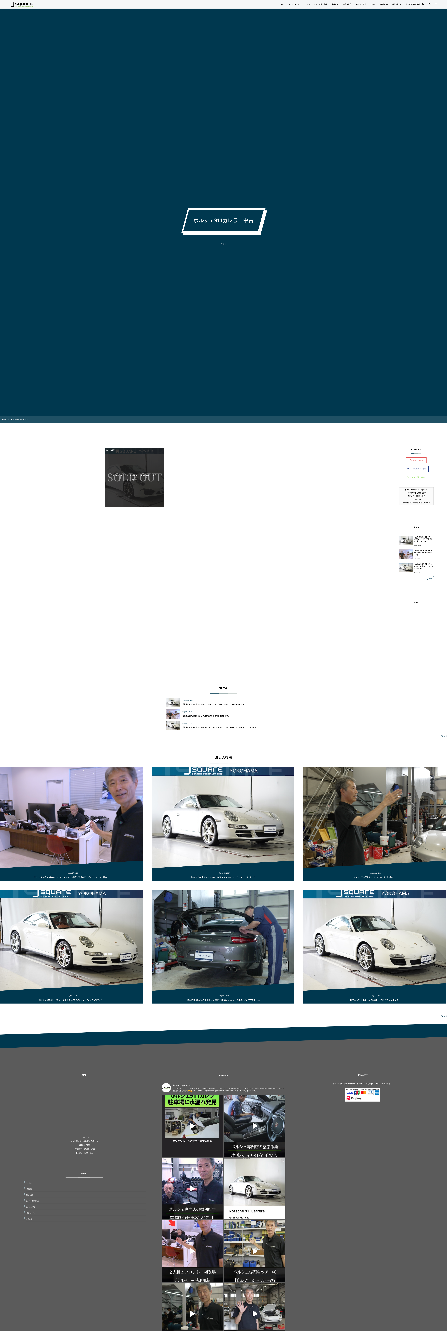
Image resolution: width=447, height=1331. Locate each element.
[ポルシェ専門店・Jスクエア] (21, 5)
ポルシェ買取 (30, 1207)
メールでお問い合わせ (417, 469)
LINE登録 (29, 1219)
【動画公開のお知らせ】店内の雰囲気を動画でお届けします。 (423, 552)
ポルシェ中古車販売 (32, 1201)
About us (29, 1183)
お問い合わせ (30, 1213)
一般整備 (29, 1189)
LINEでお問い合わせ (417, 477)
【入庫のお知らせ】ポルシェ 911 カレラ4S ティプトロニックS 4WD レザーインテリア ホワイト (219, 727)
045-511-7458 (418, 460)
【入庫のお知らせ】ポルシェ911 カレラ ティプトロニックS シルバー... (423, 539)
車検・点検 (29, 1195)
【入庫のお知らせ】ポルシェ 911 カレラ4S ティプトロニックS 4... (423, 566)
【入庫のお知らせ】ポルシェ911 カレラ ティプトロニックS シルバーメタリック (213, 704)
